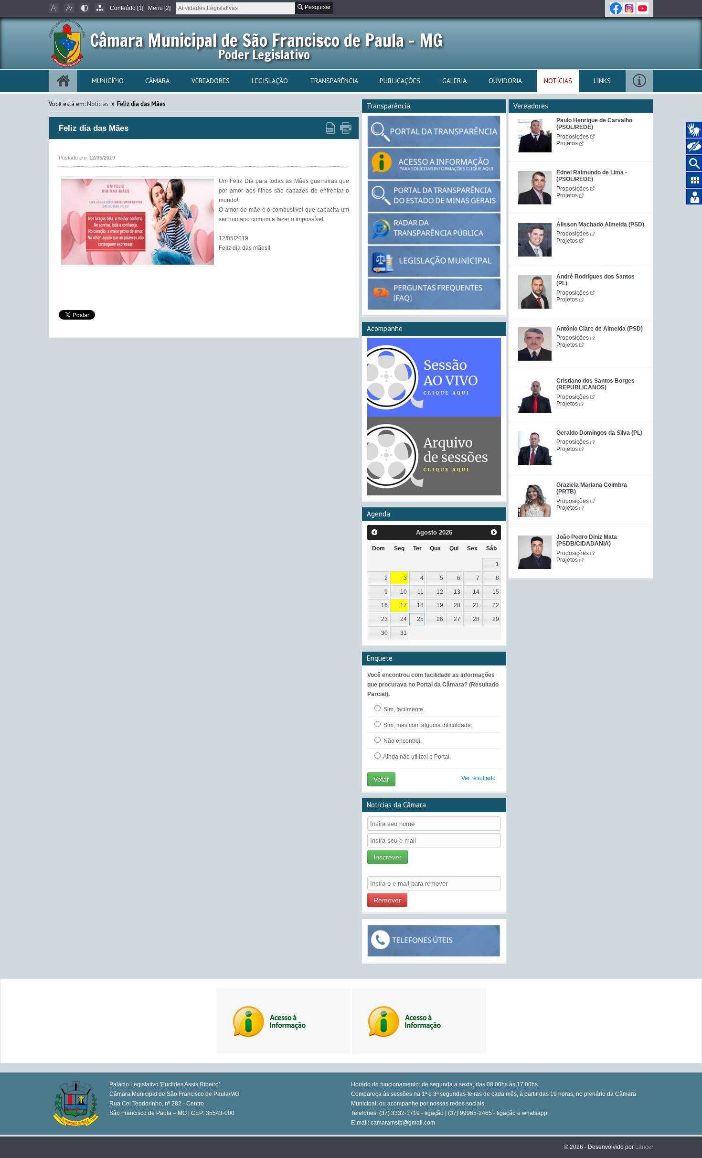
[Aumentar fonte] (69, 8)
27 (457, 619)
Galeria (454, 80)
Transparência (334, 80)
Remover (387, 900)
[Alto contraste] (84, 8)
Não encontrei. (402, 741)
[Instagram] (630, 8)
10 (403, 592)
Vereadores (210, 80)
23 (384, 619)
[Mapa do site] (100, 8)
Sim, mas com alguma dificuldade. (427, 725)
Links (602, 80)
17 (403, 605)
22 (495, 605)
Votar (381, 779)
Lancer (644, 1147)
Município (108, 80)
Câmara (157, 80)
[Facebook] (616, 8)
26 (439, 619)
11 (420, 592)
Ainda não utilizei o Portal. (416, 756)
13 (457, 592)
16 (384, 605)
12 (439, 592)
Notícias (558, 80)
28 (476, 619)
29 (495, 619)
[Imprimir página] (345, 128)
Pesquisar (317, 7)
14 (476, 592)
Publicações (400, 80)
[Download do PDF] (330, 128)
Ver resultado (478, 778)
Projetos (567, 143)
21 (476, 605)
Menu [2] (159, 8)
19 (439, 605)
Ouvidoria (505, 80)
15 (495, 592)
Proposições (572, 136)
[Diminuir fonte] (54, 8)
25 (420, 619)
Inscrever (387, 857)
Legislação (270, 80)
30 (384, 633)
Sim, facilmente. (403, 709)
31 (403, 633)
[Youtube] (643, 8)
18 (420, 605)
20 (457, 605)
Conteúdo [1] (126, 8)
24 (403, 619)
